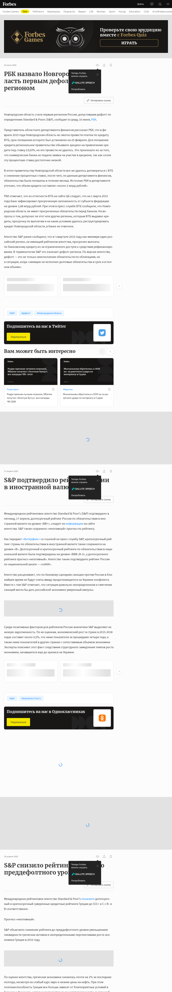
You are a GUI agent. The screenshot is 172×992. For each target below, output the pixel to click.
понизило (88, 898)
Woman (101, 11)
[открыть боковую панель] (152, 4)
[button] (168, 4)
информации (74, 523)
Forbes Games (15, 11)
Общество (68, 389)
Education (134, 11)
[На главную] (9, 4)
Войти (140, 4)
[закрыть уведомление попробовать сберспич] (97, 74)
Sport (112, 11)
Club (146, 11)
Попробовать (78, 89)
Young (122, 11)
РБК (93, 119)
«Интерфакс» (31, 539)
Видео (82, 11)
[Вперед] (119, 285)
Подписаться (18, 336)
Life (91, 11)
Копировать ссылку (101, 100)
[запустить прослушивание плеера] (97, 65)
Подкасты (69, 11)
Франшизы (53, 11)
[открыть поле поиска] (160, 4)
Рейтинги (38, 11)
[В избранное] (53, 279)
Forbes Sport (12, 389)
